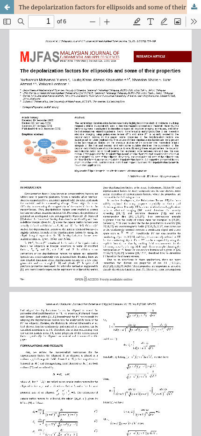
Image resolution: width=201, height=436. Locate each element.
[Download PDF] (194, 7)
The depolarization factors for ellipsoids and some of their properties (110, 7)
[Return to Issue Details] (7, 7)
